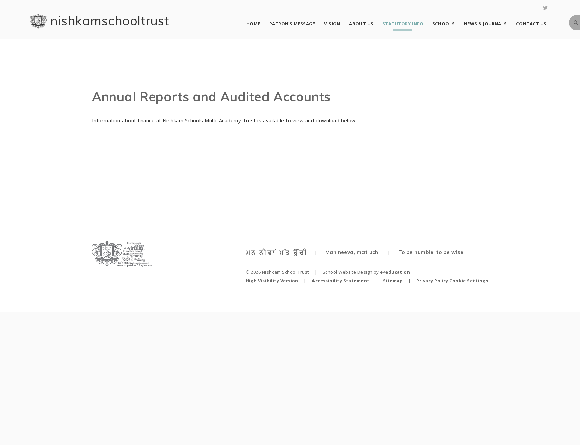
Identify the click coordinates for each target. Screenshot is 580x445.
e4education (395, 272)
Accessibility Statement (340, 281)
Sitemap (393, 281)
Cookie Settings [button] (468, 281)
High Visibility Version (272, 281)
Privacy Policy (432, 281)
